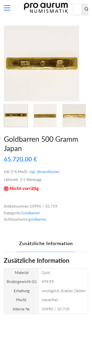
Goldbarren (30, 213)
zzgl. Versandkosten (44, 172)
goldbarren (37, 219)
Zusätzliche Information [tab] (46, 243)
